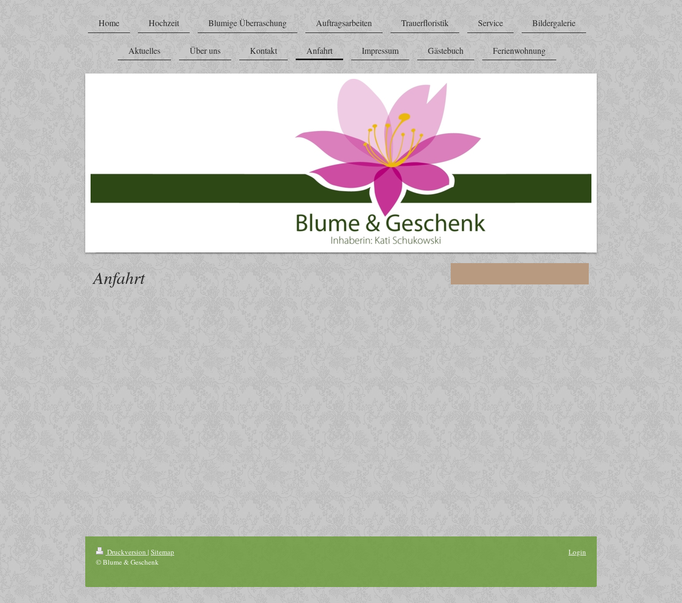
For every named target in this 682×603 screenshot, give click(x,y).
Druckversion (126, 552)
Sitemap (162, 552)
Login (577, 552)
